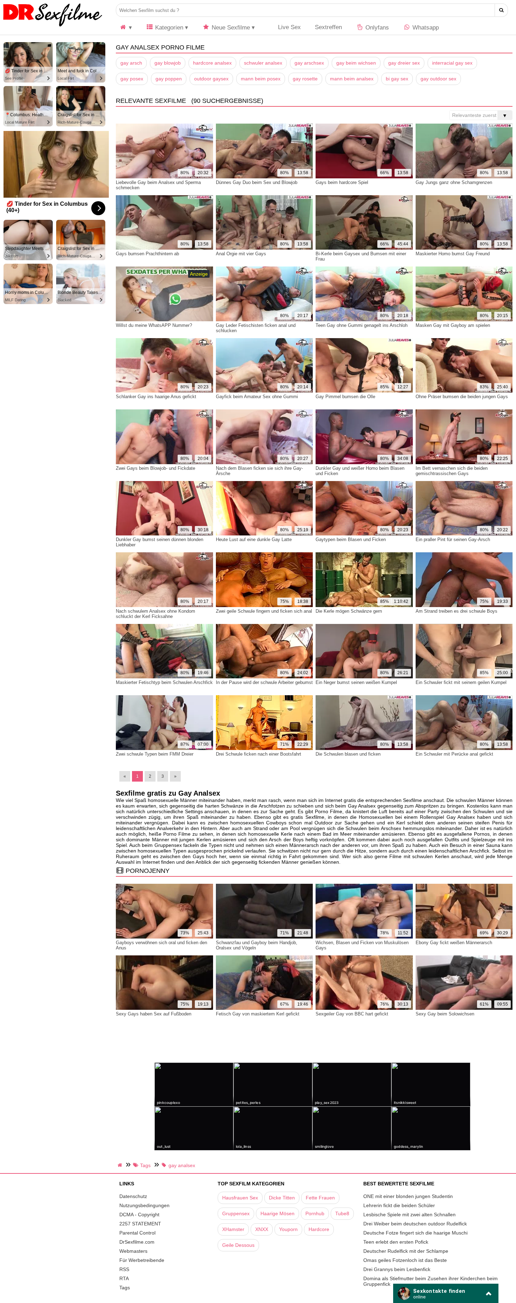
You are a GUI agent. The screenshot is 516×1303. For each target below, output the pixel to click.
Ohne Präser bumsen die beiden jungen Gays (462, 396)
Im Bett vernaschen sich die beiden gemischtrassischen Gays (452, 471)
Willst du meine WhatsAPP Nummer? (154, 325)
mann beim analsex (351, 78)
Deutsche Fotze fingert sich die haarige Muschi (415, 1233)
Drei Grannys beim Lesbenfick (396, 1269)
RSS (124, 1269)
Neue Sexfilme (230, 27)
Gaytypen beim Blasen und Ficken (351, 539)
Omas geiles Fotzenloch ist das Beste (405, 1260)
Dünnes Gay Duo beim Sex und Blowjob (256, 182)
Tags (124, 1287)
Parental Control (137, 1233)
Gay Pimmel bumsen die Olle (345, 396)
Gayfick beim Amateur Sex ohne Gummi (257, 396)
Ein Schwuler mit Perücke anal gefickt (454, 754)
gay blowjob (167, 63)
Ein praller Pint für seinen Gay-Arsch (453, 539)
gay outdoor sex (438, 78)
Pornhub (314, 1213)
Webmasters (133, 1251)
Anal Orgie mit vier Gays (241, 253)
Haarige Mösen (277, 1213)
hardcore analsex (212, 63)
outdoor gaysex (211, 78)
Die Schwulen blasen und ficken (348, 754)
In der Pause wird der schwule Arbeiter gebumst (264, 682)
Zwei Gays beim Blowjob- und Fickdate (155, 468)
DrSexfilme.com (136, 1242)
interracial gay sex (452, 63)
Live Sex (288, 27)
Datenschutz (133, 1196)
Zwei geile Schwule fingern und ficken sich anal (264, 611)
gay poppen (169, 78)
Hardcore (319, 1229)
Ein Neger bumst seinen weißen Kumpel (356, 682)
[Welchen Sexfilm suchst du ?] (501, 10)
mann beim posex (260, 78)
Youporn (288, 1229)
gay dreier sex (404, 63)
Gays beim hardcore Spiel (342, 182)
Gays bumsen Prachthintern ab (147, 253)
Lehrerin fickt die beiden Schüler (399, 1205)
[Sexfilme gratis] (52, 26)
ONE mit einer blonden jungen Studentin (408, 1196)
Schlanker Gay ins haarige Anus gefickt (156, 396)
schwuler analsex (263, 63)
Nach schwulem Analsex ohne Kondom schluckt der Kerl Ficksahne (155, 613)
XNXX (261, 1229)
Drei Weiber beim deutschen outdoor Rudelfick (415, 1223)
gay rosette (305, 78)
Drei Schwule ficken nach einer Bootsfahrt (258, 754)
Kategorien (168, 27)
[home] (121, 1165)
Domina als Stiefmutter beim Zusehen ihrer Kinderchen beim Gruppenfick (430, 1281)
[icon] (125, 27)
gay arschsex (309, 63)
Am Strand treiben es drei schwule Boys (456, 611)
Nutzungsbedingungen (144, 1205)
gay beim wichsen (356, 63)
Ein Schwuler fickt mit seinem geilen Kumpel (461, 682)
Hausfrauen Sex (240, 1197)
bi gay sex (397, 78)
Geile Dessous (238, 1245)
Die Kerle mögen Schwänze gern (349, 611)
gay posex (131, 78)
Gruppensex (236, 1213)
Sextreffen (328, 27)
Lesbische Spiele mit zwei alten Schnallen (409, 1214)
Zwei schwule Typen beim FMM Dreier (154, 754)
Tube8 (342, 1213)
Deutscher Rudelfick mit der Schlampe (405, 1251)
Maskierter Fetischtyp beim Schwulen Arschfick (164, 682)
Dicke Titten (282, 1197)
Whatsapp (425, 27)
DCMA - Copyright (139, 1214)
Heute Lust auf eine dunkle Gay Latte (254, 539)
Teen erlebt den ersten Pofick (395, 1242)
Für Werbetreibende (141, 1260)
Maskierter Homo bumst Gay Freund (453, 253)
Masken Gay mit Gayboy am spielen (453, 325)
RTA (124, 1278)
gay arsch (131, 63)
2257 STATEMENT (140, 1223)
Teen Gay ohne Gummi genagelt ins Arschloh (362, 325)
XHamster (233, 1229)
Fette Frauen (320, 1197)
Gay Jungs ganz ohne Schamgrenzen (454, 182)
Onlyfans (376, 27)
